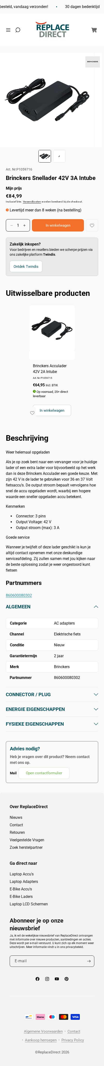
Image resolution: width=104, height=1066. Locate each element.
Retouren (17, 832)
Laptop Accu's (22, 874)
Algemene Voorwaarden (43, 1031)
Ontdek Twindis (26, 266)
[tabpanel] (52, 691)
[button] (9, 30)
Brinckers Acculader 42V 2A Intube (50, 369)
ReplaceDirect (49, 1052)
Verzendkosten (32, 201)
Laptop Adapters (24, 881)
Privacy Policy (72, 1040)
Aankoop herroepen (41, 1040)
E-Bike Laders (21, 896)
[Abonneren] (88, 961)
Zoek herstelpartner (26, 847)
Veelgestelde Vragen (27, 840)
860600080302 (19, 595)
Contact (16, 825)
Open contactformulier (44, 773)
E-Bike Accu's (21, 889)
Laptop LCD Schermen (29, 904)
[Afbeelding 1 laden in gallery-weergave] (45, 156)
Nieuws (16, 817)
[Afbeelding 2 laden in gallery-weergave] (59, 156)
